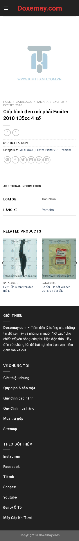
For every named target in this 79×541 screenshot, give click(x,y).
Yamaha (42, 101)
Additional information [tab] (22, 186)
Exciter (58, 101)
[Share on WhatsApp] (7, 159)
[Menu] (6, 8)
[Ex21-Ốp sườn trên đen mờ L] (20, 258)
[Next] (76, 272)
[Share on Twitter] (23, 159)
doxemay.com (49, 535)
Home (7, 101)
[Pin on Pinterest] (39, 159)
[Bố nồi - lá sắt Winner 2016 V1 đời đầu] (59, 258)
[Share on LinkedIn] (46, 159)
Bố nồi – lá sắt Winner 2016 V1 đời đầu (56, 289)
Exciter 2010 (12, 105)
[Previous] (3, 272)
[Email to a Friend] (31, 159)
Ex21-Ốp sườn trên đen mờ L (18, 289)
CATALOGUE (24, 101)
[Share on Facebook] (15, 159)
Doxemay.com (39, 8)
